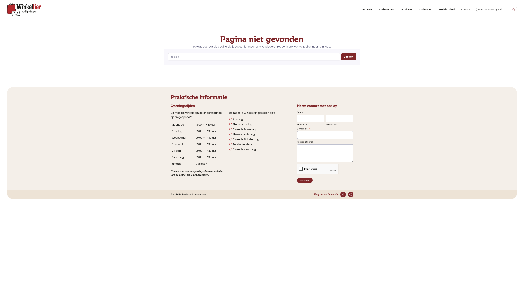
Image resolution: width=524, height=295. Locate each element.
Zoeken (348, 56)
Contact (465, 9)
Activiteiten (407, 9)
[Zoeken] (513, 9)
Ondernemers (386, 9)
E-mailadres (303, 128)
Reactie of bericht (305, 142)
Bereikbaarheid (446, 9)
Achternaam (331, 124)
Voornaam (302, 124)
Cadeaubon (425, 9)
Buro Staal (201, 194)
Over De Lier (366, 9)
